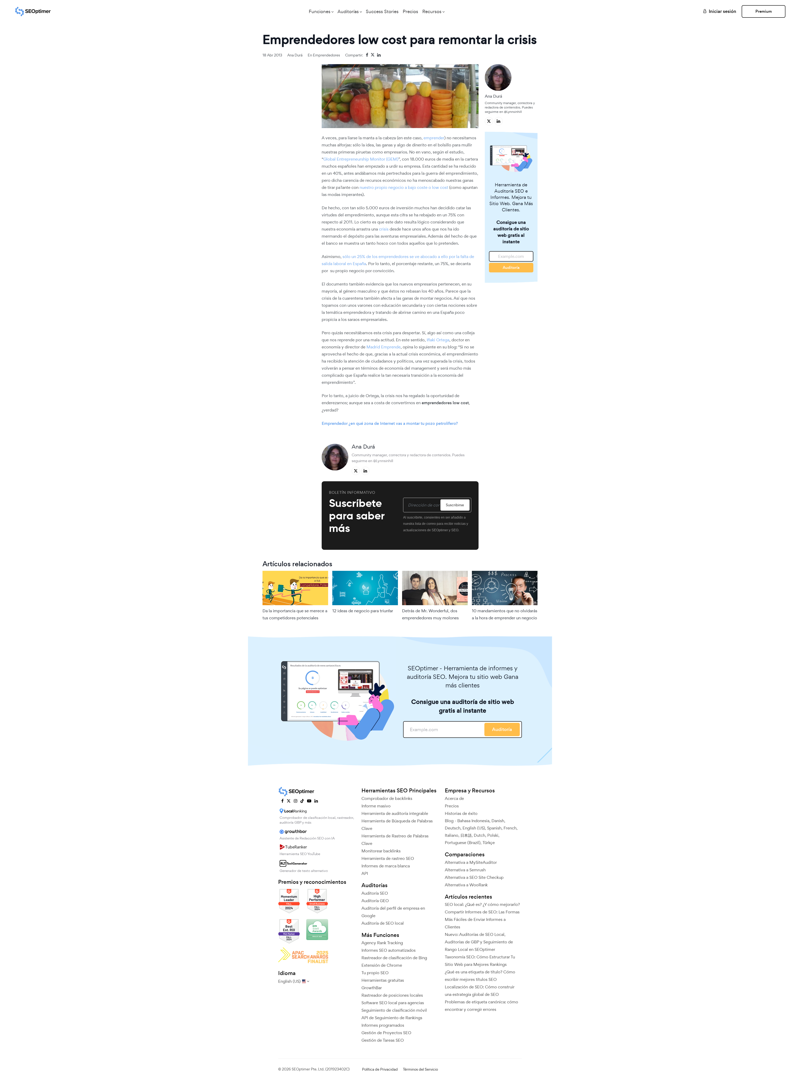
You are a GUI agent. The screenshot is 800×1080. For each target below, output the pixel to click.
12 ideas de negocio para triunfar (362, 611)
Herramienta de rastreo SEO (387, 858)
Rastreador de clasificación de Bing (394, 957)
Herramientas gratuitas (382, 980)
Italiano (451, 835)
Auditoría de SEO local (382, 923)
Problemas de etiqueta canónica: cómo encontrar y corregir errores (481, 1005)
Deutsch (452, 828)
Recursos (431, 11)
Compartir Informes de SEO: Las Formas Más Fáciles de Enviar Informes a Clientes (482, 919)
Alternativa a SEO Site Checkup (474, 877)
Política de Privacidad (380, 1069)
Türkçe (488, 842)
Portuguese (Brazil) (462, 842)
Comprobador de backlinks (386, 798)
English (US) (473, 828)
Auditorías (348, 11)
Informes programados (382, 1025)
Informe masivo (376, 806)
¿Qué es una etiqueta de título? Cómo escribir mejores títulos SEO (480, 975)
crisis (384, 229)
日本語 (466, 835)
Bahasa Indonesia (473, 820)
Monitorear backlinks (381, 851)
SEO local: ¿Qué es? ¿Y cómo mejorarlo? (482, 904)
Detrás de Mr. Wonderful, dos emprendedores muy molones (430, 614)
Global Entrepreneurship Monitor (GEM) (360, 159)
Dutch (479, 835)
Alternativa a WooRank (466, 885)
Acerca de (454, 798)
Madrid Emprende (383, 347)
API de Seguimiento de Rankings (391, 1017)
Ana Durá (294, 55)
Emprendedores (326, 55)
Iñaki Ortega (438, 340)
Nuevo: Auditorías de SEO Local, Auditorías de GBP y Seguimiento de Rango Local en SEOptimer (479, 942)
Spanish (494, 828)
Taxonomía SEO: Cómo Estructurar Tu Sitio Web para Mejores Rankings (480, 960)
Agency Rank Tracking (382, 942)
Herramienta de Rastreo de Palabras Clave (395, 839)
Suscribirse (455, 505)
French (510, 828)
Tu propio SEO (375, 972)
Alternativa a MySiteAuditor (471, 862)
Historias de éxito (461, 813)
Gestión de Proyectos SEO (386, 1032)
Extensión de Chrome (381, 965)
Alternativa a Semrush (465, 870)
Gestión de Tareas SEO (382, 1040)
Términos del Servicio (420, 1069)
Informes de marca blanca (385, 866)
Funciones (319, 11)
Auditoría (511, 267)
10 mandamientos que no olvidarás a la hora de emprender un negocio (504, 614)
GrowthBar (371, 987)
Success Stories (382, 11)
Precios (410, 11)
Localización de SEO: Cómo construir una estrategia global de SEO (479, 990)
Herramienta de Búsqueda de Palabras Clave (397, 824)
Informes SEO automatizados (388, 950)
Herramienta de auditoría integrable (394, 813)
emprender (434, 138)
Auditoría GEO (375, 900)
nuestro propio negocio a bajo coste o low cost (404, 187)
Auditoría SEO (374, 893)
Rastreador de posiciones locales (392, 995)
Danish (497, 820)
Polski (492, 835)
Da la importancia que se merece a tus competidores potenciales (294, 614)
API (364, 873)
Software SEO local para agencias (392, 1002)
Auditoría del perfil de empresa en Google (393, 911)
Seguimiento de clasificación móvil (394, 1010)
